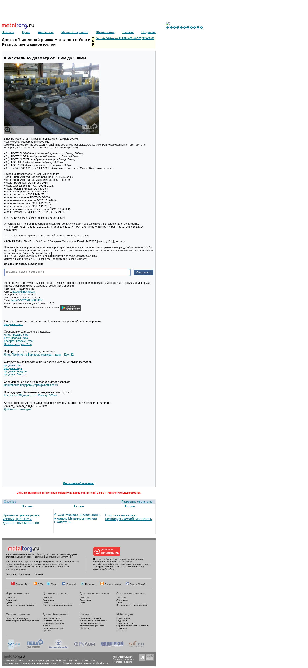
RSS (40, 584)
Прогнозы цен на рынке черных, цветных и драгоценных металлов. (21, 519)
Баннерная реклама (90, 618)
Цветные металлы (55, 593)
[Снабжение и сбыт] (14, 648)
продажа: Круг (13, 368)
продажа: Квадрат (15, 371)
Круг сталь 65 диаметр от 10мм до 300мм (30, 395)
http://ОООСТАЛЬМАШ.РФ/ (26, 300)
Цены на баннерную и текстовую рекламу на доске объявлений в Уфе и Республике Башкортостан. (79, 492)
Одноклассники (113, 584)
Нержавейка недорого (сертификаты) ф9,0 (31, 385)
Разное (27, 506)
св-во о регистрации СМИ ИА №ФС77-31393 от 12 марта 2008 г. (65, 660)
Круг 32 (69, 354)
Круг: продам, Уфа (16, 337)
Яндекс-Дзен (22, 584)
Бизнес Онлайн (138, 584)
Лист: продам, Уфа (16, 334)
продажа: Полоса (15, 374)
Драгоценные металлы (95, 593)
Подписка (24, 574)
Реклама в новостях (90, 623)
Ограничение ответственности (132, 625)
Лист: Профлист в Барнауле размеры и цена (32, 354)
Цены (9, 602)
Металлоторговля (18, 614)
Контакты (11, 574)
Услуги (46, 625)
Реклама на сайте (122, 661)
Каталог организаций (17, 618)
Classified (10, 501)
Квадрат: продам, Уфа (18, 341)
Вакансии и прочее (53, 628)
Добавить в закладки (17, 409)
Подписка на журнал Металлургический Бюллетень (128, 517)
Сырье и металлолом (131, 593)
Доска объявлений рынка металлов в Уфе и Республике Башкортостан (46, 41)
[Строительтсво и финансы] (136, 648)
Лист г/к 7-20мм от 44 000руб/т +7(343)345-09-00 (125, 38)
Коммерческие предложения (21, 605)
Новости (10, 597)
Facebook (71, 584)
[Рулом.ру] (84, 648)
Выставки (121, 628)
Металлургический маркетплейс (23, 620)
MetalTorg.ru (124, 614)
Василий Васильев (23, 291)
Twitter (54, 584)
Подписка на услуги (123, 659)
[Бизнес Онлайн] (58, 648)
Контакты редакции (123, 656)
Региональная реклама (92, 625)
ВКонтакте (90, 584)
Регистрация (123, 618)
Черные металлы (17, 593)
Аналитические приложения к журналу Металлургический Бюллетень (77, 518)
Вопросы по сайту (126, 623)
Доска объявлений (55, 614)
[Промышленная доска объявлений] (35, 648)
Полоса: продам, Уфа (18, 344)
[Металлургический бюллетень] (112, 648)
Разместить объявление (137, 501)
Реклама (38, 574)
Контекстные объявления (93, 620)
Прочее (47, 630)
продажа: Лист (13, 324)
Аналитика (11, 600)
